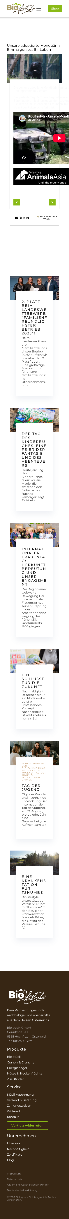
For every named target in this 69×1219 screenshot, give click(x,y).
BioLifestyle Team (46, 218)
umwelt (27, 779)
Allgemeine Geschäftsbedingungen (28, 1184)
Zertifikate (14, 1154)
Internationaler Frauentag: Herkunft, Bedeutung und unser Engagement (34, 567)
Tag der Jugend (31, 787)
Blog (10, 1160)
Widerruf (13, 1111)
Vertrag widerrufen (27, 1125)
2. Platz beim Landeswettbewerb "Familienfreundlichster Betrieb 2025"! (34, 317)
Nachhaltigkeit (18, 1149)
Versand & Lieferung (22, 1100)
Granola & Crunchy (20, 1062)
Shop (55, 8)
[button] (16, 202)
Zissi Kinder (15, 1079)
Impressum (14, 1173)
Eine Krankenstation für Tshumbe (34, 884)
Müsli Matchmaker (20, 1094)
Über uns (14, 1143)
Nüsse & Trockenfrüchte (25, 1073)
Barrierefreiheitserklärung (22, 1190)
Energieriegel (17, 1068)
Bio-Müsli (14, 1056)
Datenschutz (14, 1179)
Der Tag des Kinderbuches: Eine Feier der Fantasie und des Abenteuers (34, 449)
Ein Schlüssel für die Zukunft (34, 681)
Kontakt (13, 1117)
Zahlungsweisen (19, 1105)
